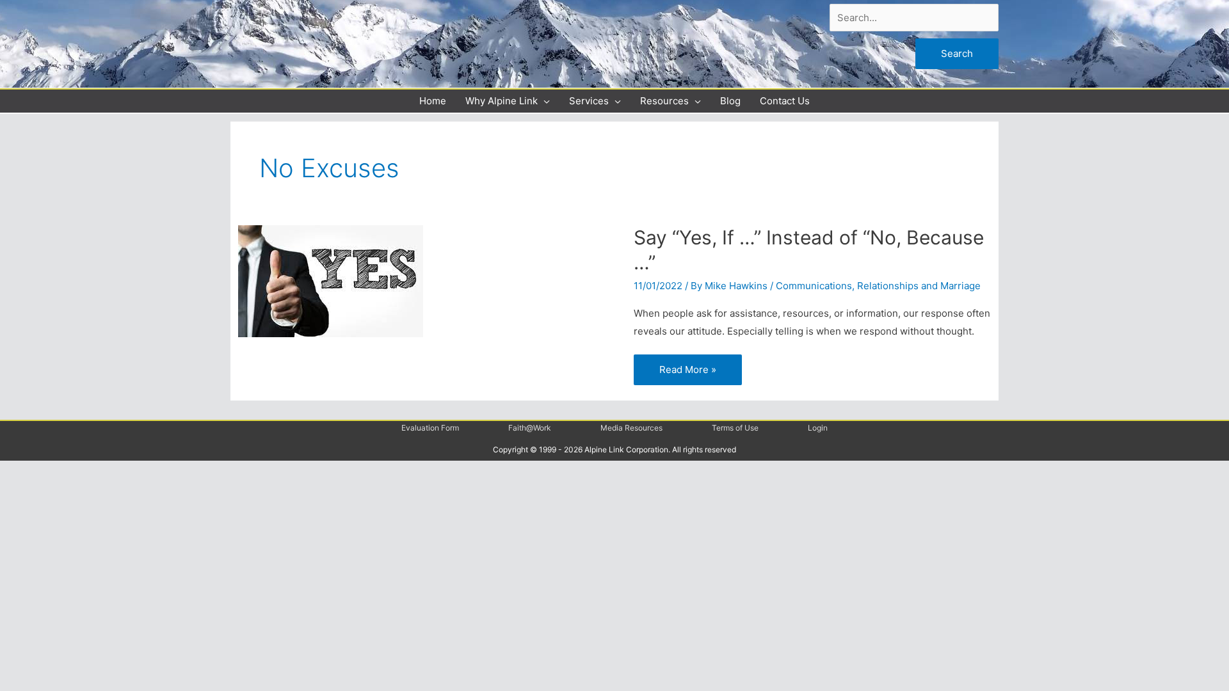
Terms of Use (735, 428)
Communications (814, 286)
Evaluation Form (430, 428)
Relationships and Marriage (919, 286)
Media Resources (631, 428)
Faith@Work (529, 428)
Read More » (687, 368)
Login (818, 428)
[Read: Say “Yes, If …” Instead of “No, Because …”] (330, 280)
